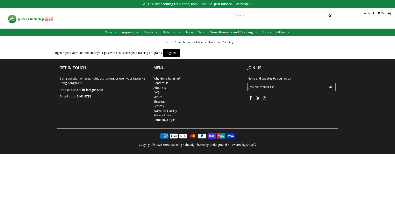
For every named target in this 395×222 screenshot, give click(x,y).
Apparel (128, 32)
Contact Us (160, 83)
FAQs (157, 92)
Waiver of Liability (165, 111)
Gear (109, 32)
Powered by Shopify (243, 145)
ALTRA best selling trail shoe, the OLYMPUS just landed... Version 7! (197, 3)
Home (166, 42)
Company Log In (164, 120)
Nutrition (170, 32)
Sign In (171, 53)
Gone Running (172, 145)
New (189, 32)
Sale (201, 32)
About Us (159, 88)
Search (158, 97)
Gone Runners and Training (231, 32)
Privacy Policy (162, 115)
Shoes (148, 32)
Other (281, 32)
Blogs (266, 32)
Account (368, 13)
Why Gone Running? (166, 78)
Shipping (159, 101)
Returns (158, 106)
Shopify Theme (195, 145)
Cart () (385, 13)
